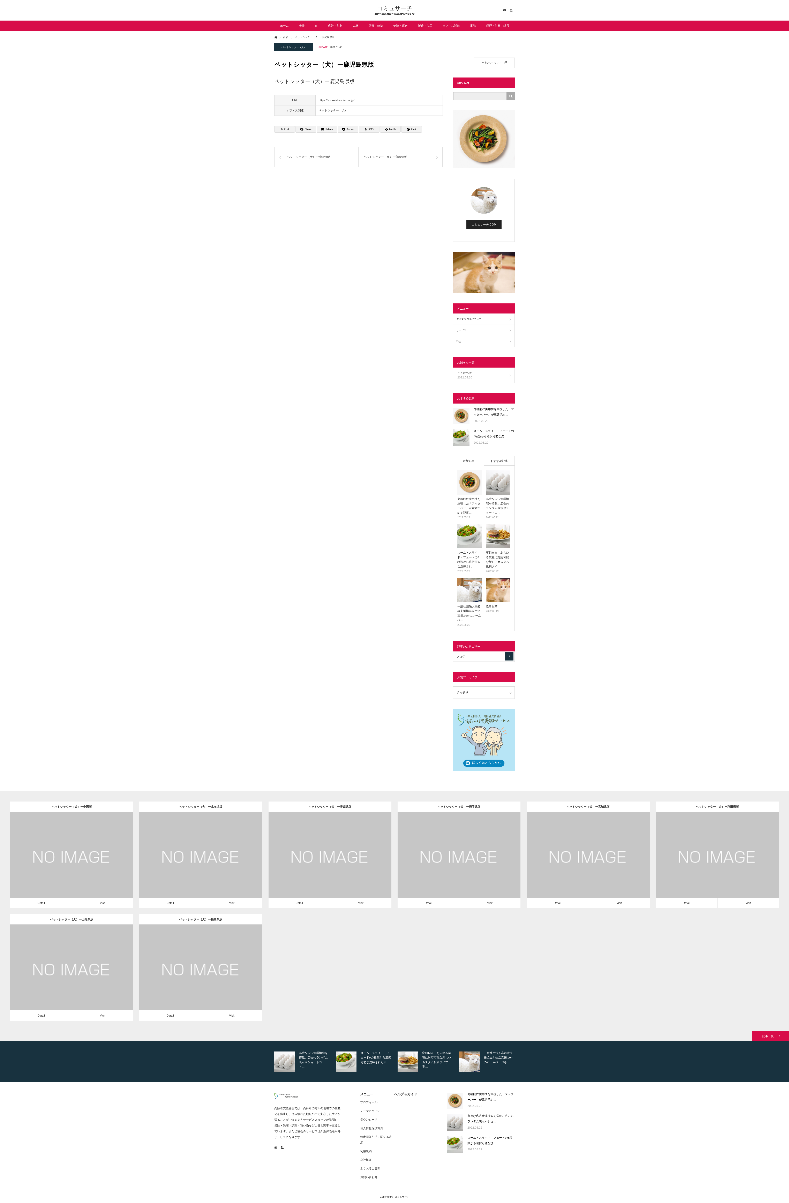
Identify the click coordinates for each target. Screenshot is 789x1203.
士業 (302, 25)
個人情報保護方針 (371, 1128)
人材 (355, 25)
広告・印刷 (335, 25)
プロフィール (368, 1102)
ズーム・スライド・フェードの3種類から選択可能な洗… (494, 433)
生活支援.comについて (468, 319)
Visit (102, 903)
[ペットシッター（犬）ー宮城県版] (582, 861)
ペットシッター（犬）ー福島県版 (200, 919)
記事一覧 (768, 1036)
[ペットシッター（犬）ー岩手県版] (453, 861)
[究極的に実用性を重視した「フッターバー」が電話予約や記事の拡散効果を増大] (461, 416)
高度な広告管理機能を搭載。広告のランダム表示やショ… (490, 1118)
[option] (304, 1061)
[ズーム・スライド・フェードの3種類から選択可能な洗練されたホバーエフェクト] (461, 437)
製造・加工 (425, 25)
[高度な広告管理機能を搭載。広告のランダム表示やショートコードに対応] (498, 482)
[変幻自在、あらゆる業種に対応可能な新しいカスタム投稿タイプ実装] (498, 536)
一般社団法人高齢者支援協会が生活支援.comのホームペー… (469, 613)
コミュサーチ (394, 8)
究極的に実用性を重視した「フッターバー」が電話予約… (494, 411)
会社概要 (366, 1159)
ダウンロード (368, 1119)
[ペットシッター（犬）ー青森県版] (324, 861)
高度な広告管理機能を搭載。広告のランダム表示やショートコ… (497, 505)
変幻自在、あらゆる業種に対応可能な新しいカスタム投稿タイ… (497, 559)
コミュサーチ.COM (484, 224)
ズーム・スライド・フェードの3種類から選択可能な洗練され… (468, 559)
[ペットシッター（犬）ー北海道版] (195, 861)
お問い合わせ (368, 1177)
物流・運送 (400, 25)
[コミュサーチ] (286, 1097)
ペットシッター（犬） (293, 47)
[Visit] (77, 861)
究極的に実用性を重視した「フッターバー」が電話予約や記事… (468, 505)
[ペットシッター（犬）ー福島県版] (195, 973)
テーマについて (370, 1111)
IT (316, 25)
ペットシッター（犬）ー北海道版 (200, 806)
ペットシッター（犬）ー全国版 (72, 806)
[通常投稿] (498, 590)
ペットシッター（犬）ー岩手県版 (459, 806)
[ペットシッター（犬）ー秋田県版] (711, 861)
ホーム (284, 25)
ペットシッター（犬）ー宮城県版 (588, 806)
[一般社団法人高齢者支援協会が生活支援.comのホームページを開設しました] (469, 590)
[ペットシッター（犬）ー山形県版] (65, 973)
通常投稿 (491, 606)
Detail (41, 903)
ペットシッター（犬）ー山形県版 (71, 919)
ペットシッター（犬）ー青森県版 (330, 806)
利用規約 (366, 1151)
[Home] (275, 36)
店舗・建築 (376, 25)
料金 (458, 341)
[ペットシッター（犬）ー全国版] (65, 861)
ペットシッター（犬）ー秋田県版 (717, 806)
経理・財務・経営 (497, 25)
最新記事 (468, 461)
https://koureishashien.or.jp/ (336, 100)
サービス (461, 330)
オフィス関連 (451, 25)
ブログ (483, 656)
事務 (473, 25)
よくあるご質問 (370, 1168)
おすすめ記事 (499, 461)
